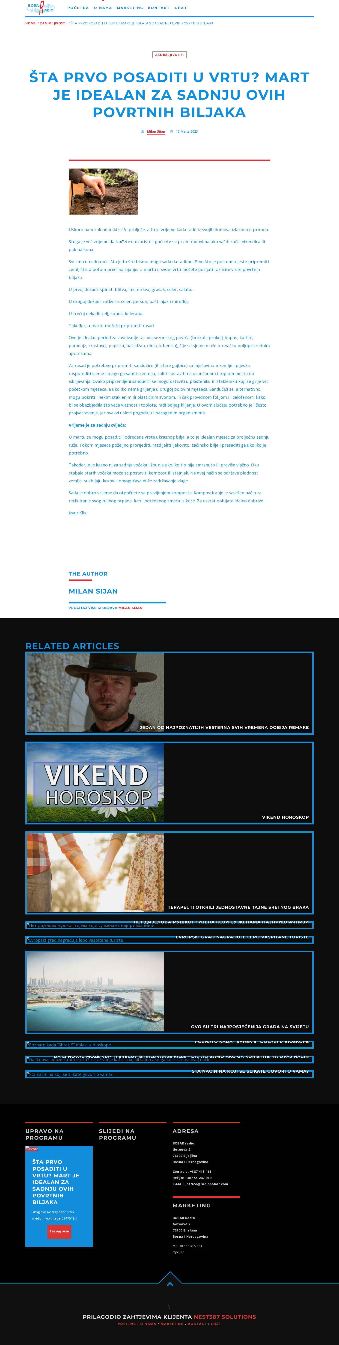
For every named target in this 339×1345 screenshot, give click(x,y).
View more (169, 693)
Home (30, 23)
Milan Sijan (156, 131)
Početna (127, 1324)
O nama (148, 1324)
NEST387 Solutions (225, 1317)
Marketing (172, 1324)
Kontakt (197, 1324)
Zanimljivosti (53, 23)
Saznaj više (59, 1231)
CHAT (216, 1324)
